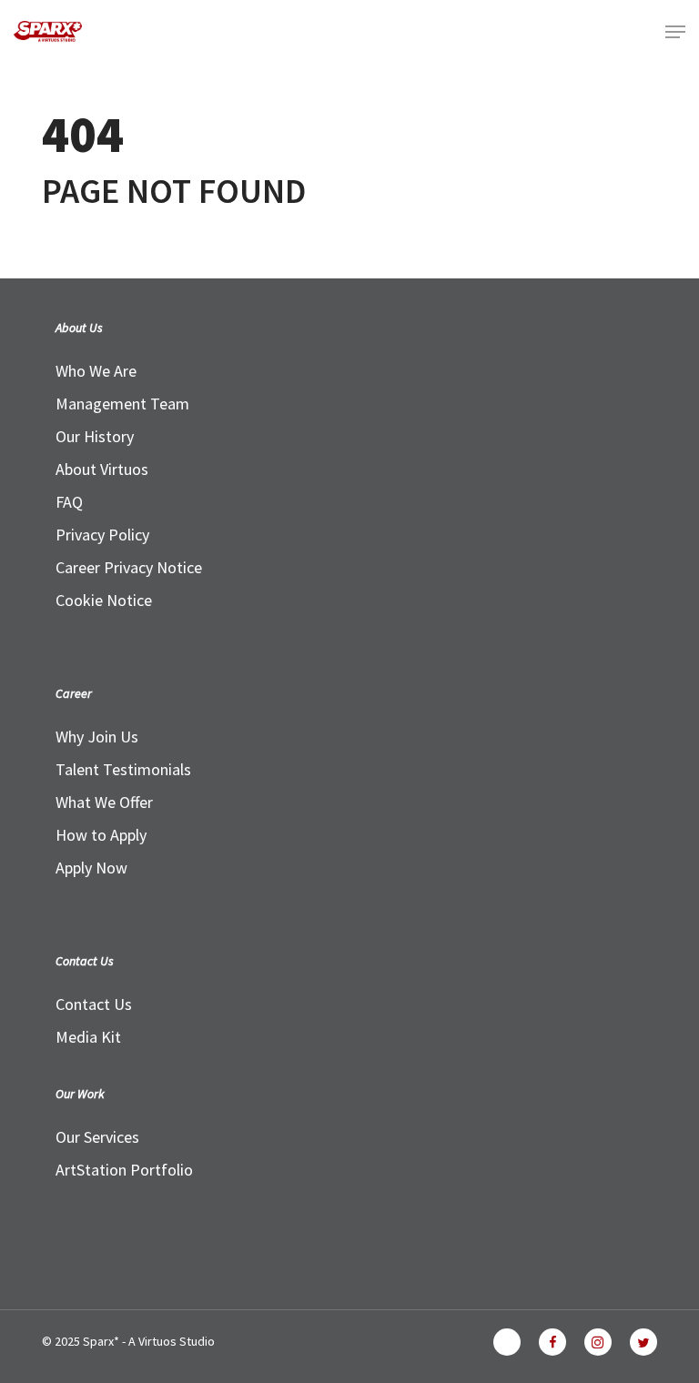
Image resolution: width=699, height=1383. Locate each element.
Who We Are (96, 370)
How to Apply (101, 834)
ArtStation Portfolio (124, 1169)
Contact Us (94, 1004)
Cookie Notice (104, 600)
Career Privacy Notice (129, 567)
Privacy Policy (102, 534)
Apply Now (91, 867)
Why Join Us (97, 736)
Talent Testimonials (123, 769)
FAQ (69, 501)
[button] (675, 32)
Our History (95, 436)
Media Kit (88, 1036)
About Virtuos (102, 469)
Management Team (122, 403)
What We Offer (104, 802)
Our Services (97, 1136)
